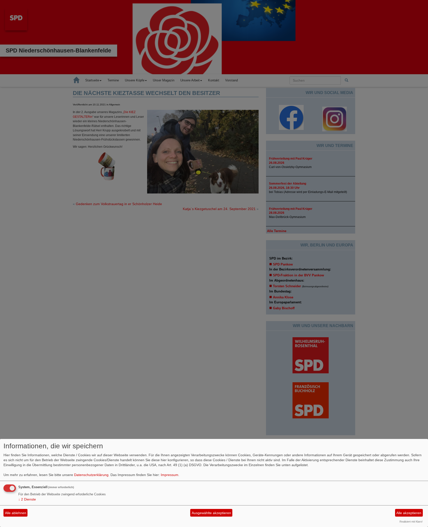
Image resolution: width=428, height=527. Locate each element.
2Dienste (27, 499)
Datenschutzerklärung (91, 475)
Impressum (169, 475)
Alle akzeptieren (408, 513)
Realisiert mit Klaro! (411, 521)
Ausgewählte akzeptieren (211, 513)
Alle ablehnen (15, 513)
